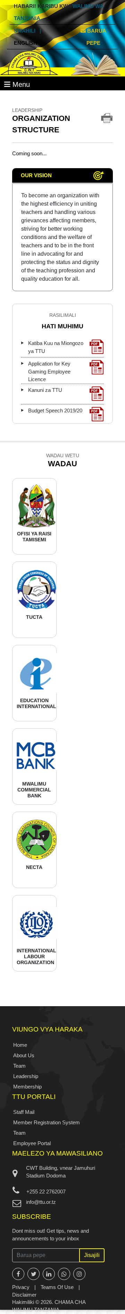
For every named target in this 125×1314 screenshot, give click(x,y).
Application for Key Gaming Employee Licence (49, 371)
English (25, 43)
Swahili (24, 31)
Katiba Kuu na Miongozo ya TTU (55, 347)
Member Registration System (46, 1122)
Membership (27, 1087)
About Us (23, 1055)
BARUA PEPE (96, 37)
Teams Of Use (57, 1287)
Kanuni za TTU (45, 390)
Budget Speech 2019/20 (55, 410)
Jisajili (92, 1255)
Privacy (21, 1287)
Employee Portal (32, 1143)
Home (20, 1045)
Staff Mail (23, 1112)
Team (19, 1066)
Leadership (25, 1076)
